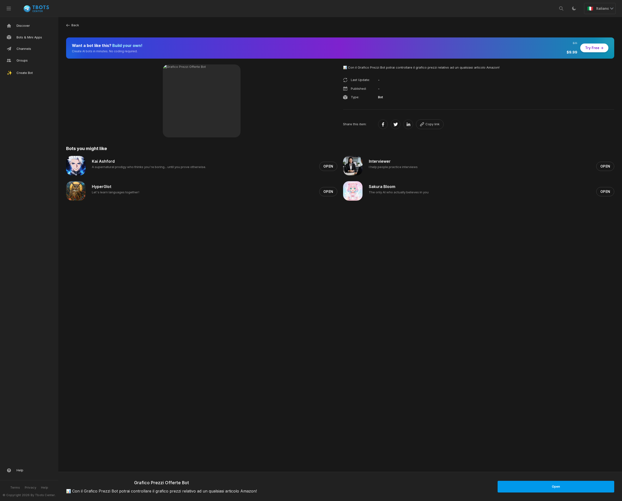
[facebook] (383, 124)
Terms (15, 487)
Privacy (30, 487)
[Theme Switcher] (573, 8)
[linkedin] (408, 124)
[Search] (561, 8)
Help (44, 487)
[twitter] (395, 124)
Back (75, 25)
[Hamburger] (9, 8)
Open (556, 486)
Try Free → (594, 48)
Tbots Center (45, 495)
